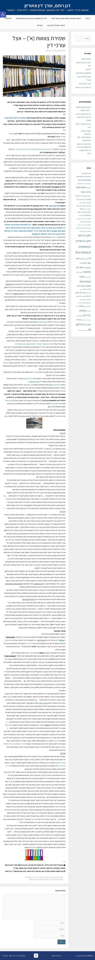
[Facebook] (36, 956)
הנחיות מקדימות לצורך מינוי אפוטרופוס (84, 212)
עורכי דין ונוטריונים (30, 877)
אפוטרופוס (80, 176)
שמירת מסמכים (43, 879)
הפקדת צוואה (43, 322)
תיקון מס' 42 (55, 403)
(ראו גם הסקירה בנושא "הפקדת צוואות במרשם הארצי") (33, 344)
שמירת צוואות (33, 879)
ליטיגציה (8, 18)
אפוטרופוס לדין (87, 183)
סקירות (40, 25)
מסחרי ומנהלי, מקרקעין (56, 25)
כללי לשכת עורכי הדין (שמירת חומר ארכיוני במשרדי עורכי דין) (33, 149)
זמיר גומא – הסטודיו (9, 956)
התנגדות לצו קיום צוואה (85, 228)
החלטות (6, 363)
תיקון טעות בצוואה (83, 330)
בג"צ (81, 196)
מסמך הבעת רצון (84, 285)
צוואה (81, 306)
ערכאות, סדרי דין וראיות (83, 87)
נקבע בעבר (53, 206)
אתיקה (56, 879)
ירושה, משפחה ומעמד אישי (45, 877)
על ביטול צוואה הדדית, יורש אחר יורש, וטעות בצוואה (83, 117)
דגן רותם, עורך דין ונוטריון (47, 5)
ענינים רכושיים (87, 306)
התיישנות (80, 225)
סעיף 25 (8, 766)
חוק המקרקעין (84, 259)
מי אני (88, 18)
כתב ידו (61, 762)
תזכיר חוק (84, 320)
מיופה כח (87, 277)
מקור (9, 697)
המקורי (10, 725)
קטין (81, 316)
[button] (3, 15)
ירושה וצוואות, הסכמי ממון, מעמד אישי (66, 18)
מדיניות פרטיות (56, 956)
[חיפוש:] (83, 38)
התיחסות (59, 416)
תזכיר (50, 514)
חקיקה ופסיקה (58, 877)
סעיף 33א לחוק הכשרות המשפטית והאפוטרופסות (83, 299)
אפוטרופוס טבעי (84, 180)
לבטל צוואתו (28, 378)
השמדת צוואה (86, 225)
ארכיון (61, 879)
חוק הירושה (84, 235)
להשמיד (56, 741)
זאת (17, 328)
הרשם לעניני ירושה (85, 222)
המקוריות (54, 788)
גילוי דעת (29, 643)
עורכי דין (51, 879)
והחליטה (25, 410)
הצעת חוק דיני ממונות (81, 219)
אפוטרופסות (87, 196)
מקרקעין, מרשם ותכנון (83, 73)
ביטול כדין (61, 766)
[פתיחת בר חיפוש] (31, 25)
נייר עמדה (54, 237)
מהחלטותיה (57, 385)
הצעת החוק (9, 400)
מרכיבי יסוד (87, 289)
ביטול (33, 819)
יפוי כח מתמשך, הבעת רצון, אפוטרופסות (31, 18)
